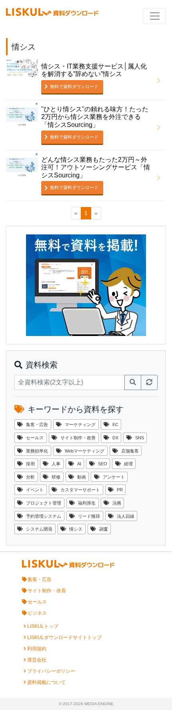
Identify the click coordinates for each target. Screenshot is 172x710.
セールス (35, 437)
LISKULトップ (42, 626)
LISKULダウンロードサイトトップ (64, 637)
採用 (30, 463)
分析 (30, 477)
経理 (128, 463)
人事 (56, 463)
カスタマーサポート (80, 489)
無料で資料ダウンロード (74, 86)
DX (115, 437)
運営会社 (36, 660)
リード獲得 (89, 516)
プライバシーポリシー (51, 671)
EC (115, 424)
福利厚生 (87, 503)
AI (79, 463)
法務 (116, 503)
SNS (139, 437)
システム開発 (39, 529)
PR (120, 489)
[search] (132, 382)
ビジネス (37, 613)
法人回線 (125, 516)
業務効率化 (37, 451)
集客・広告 (37, 424)
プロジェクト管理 (43, 503)
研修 (56, 477)
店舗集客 (130, 451)
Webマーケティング (84, 451)
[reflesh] (149, 382)
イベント (35, 489)
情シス (75, 529)
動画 (81, 477)
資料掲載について (46, 682)
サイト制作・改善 (78, 437)
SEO (102, 463)
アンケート (114, 477)
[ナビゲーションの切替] (155, 16)
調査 (103, 529)
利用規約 (36, 649)
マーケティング (80, 424)
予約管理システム (43, 516)
